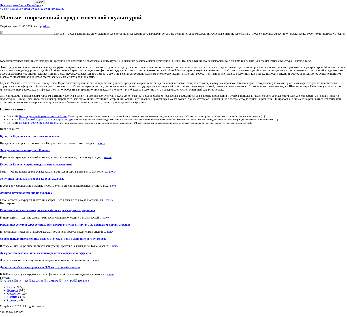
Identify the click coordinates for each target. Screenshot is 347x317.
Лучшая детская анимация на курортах (26, 192)
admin (46, 26)
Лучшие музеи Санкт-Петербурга (20, 5)
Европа (11, 287)
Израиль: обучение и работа (36, 122)
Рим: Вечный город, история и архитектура (46, 119)
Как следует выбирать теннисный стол (43, 116)
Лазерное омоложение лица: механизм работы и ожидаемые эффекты (45, 253)
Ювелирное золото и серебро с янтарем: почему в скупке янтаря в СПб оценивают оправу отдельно (65, 224)
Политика (13, 296)
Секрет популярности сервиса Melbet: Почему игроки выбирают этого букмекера (53, 238)
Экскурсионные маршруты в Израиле (25, 150)
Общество (13, 293)
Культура (12, 290)
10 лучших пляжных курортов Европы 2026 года (32, 178)
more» (101, 143)
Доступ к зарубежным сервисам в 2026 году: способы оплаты (40, 267)
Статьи (11, 300)
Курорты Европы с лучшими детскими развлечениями (36, 164)
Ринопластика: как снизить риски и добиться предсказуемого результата (47, 210)
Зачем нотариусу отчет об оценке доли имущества (33, 8)
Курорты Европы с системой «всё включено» (29, 136)
